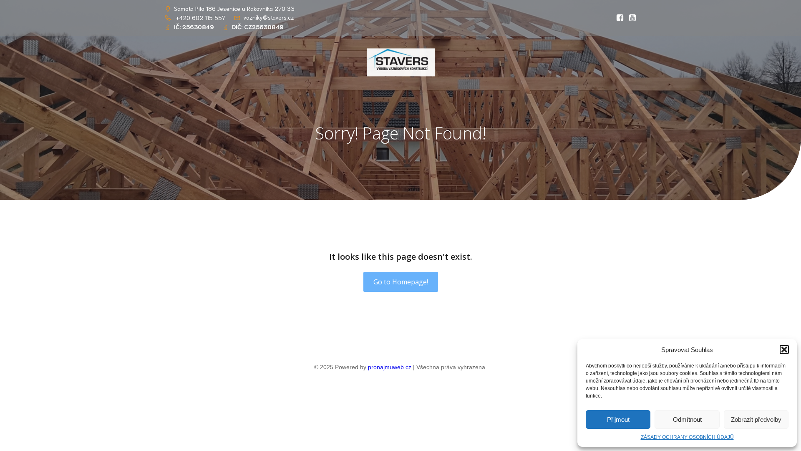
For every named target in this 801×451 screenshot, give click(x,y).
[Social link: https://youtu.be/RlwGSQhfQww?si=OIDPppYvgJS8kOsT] (630, 18)
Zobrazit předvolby (756, 419)
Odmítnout (687, 419)
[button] (784, 349)
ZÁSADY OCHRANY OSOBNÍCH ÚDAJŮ (687, 437)
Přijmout (618, 419)
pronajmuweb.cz (389, 367)
